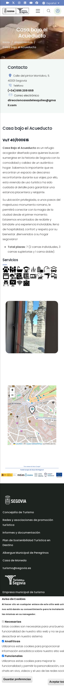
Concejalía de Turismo (18, 512)
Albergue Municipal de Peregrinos (26, 553)
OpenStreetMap (34, 443)
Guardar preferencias (17, 679)
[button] (32, 410)
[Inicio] (16, 11)
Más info (42, 614)
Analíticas (12, 641)
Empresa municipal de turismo (24, 592)
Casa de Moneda (14, 560)
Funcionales (14, 656)
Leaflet (18, 443)
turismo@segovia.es (17, 568)
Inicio (6, 42)
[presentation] (7, 3)
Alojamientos (23, 42)
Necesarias (13, 622)
